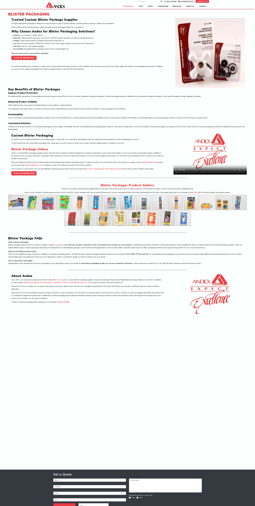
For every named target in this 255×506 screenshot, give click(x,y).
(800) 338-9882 (171, 1)
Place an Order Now (24, 58)
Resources (177, 6)
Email (140, 497)
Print (141, 6)
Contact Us (202, 1)
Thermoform (128, 6)
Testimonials (163, 6)
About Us (190, 6)
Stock (150, 6)
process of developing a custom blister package (104, 169)
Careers (202, 6)
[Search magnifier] (161, 1)
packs (56, 245)
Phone (133, 497)
